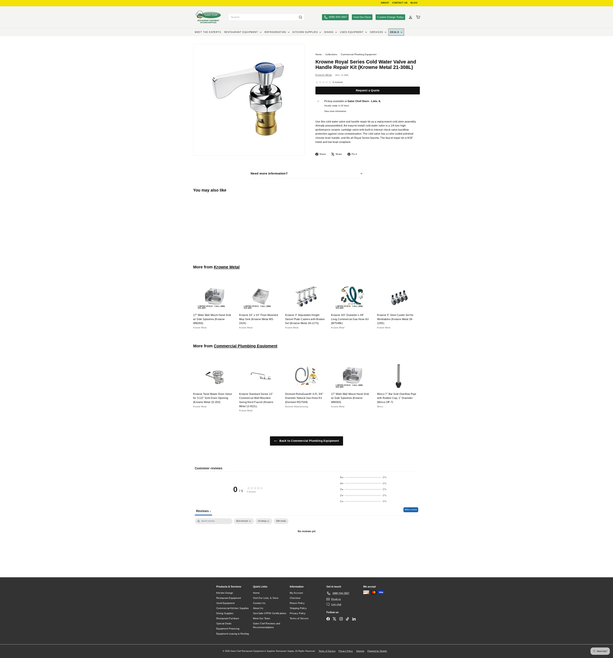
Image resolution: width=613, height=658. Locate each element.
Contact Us (259, 603)
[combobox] (266, 17)
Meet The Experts (208, 32)
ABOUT (385, 3)
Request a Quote (368, 90)
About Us (258, 608)
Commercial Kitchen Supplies (232, 608)
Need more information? (269, 173)
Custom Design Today (390, 17)
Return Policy (297, 603)
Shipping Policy (298, 608)
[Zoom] (249, 99)
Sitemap (360, 651)
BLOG (414, 3)
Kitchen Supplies (306, 32)
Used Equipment (352, 32)
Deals (395, 32)
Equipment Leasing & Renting (232, 633)
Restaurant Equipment (241, 32)
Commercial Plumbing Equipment (358, 54)
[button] (363, 477)
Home (318, 54)
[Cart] (418, 17)
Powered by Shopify (377, 651)
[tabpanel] (306, 542)
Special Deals (223, 623)
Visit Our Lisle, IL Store (265, 598)
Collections (331, 54)
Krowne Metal (323, 75)
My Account (296, 592)
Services (377, 32)
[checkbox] (281, 521)
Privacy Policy (298, 613)
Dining (329, 32)
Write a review (411, 510)
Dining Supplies (224, 613)
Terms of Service (299, 618)
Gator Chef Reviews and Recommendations (266, 625)
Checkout (295, 598)
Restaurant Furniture (227, 618)
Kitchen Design (224, 592)
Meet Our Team (261, 618)
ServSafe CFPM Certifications (269, 613)
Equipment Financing (227, 628)
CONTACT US (399, 3)
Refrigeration (276, 32)
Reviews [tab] (203, 511)
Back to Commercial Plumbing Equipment (309, 440)
